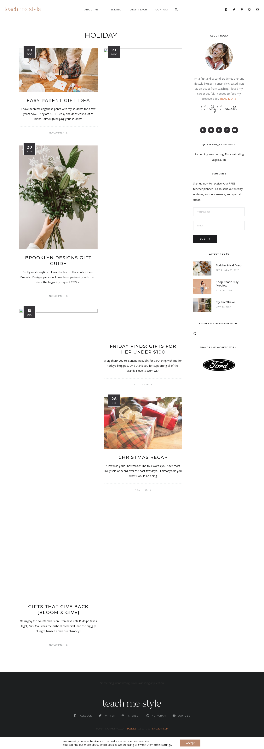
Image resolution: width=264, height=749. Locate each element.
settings (166, 744)
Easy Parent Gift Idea (58, 100)
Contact (162, 9)
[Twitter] (234, 9)
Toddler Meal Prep (229, 265)
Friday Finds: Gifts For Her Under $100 (143, 349)
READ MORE (228, 98)
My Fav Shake (225, 302)
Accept (190, 743)
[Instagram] (249, 9)
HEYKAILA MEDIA (159, 729)
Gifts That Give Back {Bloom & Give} (58, 609)
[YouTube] (257, 9)
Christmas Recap (143, 457)
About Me (91, 9)
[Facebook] (226, 9)
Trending (114, 9)
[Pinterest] (242, 9)
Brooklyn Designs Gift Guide (58, 260)
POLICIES (131, 729)
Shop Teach (138, 9)
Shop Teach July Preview (227, 283)
